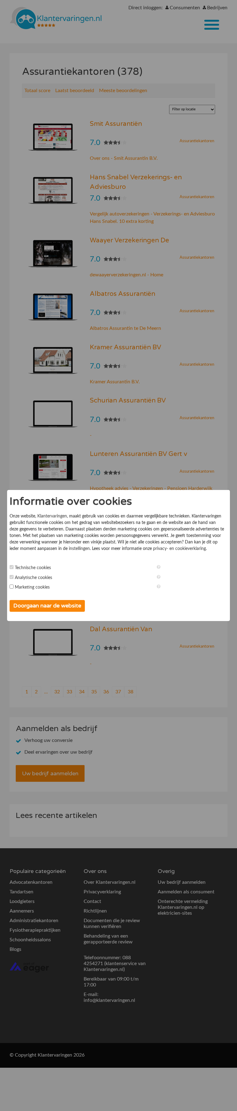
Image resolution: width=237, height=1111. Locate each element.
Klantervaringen (52, 516)
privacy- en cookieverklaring (179, 549)
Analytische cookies (33, 578)
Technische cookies (33, 568)
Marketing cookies (32, 587)
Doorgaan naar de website (47, 605)
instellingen (79, 549)
